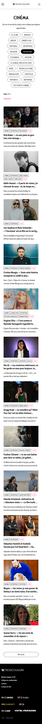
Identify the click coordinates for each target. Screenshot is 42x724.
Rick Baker (22, 131)
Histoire (28, 57)
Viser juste (18, 179)
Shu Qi (29, 361)
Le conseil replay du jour (21, 62)
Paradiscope (14, 74)
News (11, 68)
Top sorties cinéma (21, 85)
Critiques (13, 45)
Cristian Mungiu (24, 268)
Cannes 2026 (14, 313)
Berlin (13, 40)
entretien (22, 584)
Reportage (28, 79)
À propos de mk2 (6, 687)
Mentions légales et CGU (8, 677)
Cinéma (6, 131)
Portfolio (29, 74)
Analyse (27, 34)
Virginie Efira (23, 316)
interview (22, 361)
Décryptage (28, 45)
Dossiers (13, 51)
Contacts (3, 684)
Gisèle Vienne (8, 179)
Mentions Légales (9, 718)
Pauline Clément (24, 450)
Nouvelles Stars (26, 68)
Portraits (14, 79)
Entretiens (27, 51)
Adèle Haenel (23, 175)
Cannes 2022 (26, 40)
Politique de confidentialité (9, 680)
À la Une (15, 34)
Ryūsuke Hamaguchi (10, 316)
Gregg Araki (23, 405)
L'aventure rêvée (24, 495)
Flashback (14, 57)
